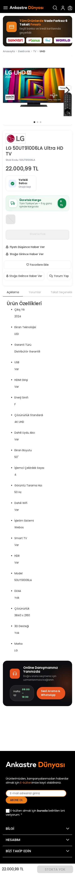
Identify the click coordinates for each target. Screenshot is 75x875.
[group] (37, 90)
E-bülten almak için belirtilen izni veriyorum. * (35, 813)
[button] (67, 90)
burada (42, 811)
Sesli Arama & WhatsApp (50, 693)
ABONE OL (16, 800)
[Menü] (5, 8)
